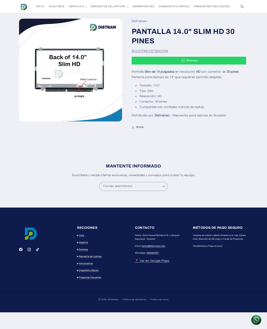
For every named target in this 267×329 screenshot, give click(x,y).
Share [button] (140, 127)
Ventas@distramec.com (153, 246)
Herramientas (86, 263)
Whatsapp (192, 60)
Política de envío (159, 300)
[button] (78, 7)
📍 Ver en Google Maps (152, 260)
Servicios (83, 250)
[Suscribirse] (163, 186)
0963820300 (153, 253)
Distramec (113, 299)
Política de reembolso (135, 300)
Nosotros (83, 242)
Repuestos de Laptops (90, 257)
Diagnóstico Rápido (89, 271)
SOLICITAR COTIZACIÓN (150, 51)
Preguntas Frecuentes (90, 277)
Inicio (81, 236)
